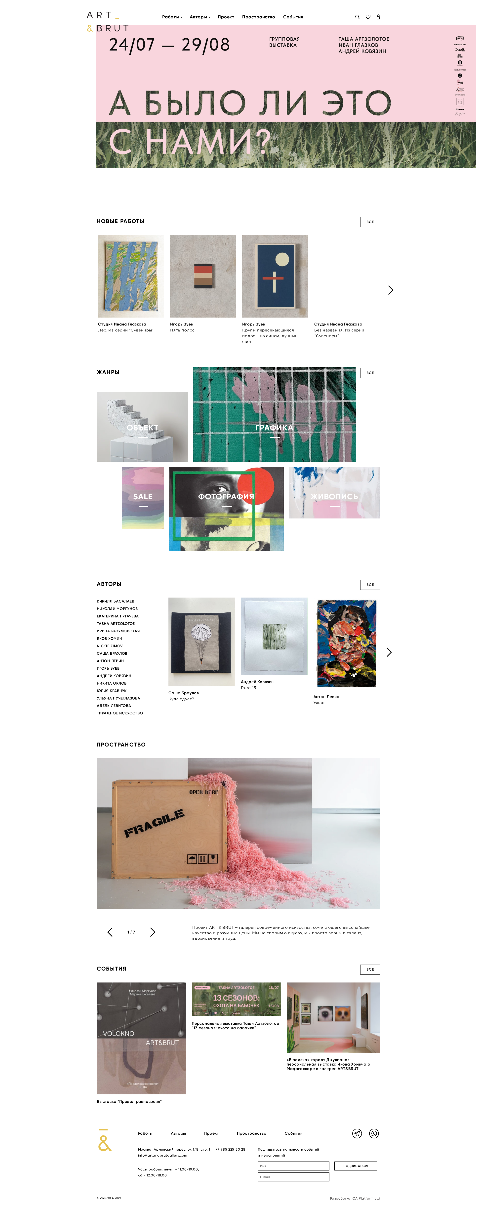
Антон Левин (110, 661)
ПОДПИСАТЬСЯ (356, 1166)
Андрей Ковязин (114, 676)
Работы (145, 1133)
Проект (226, 17)
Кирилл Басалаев (115, 601)
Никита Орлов (112, 683)
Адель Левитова (114, 705)
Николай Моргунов (117, 608)
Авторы (178, 1133)
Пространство (258, 17)
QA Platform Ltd (366, 1198)
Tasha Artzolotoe (116, 623)
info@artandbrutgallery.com (162, 1155)
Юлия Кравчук (112, 691)
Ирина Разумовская (118, 631)
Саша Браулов (112, 653)
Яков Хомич (109, 638)
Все (370, 222)
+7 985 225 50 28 (230, 1149)
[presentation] (391, 290)
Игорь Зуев (108, 668)
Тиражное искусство (120, 713)
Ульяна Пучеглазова (118, 698)
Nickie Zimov (110, 646)
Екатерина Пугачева (118, 616)
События (293, 17)
